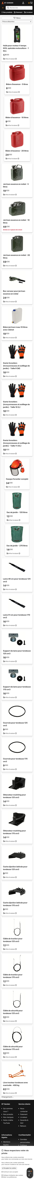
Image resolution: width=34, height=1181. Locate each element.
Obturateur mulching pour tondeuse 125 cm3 (14, 796)
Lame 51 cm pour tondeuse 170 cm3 (16, 616)
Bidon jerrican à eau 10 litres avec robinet (15, 328)
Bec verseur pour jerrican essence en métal (14, 292)
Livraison (29, 12)
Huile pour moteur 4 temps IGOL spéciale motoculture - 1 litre (16, 48)
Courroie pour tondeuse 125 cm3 (15, 724)
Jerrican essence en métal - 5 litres (16, 185)
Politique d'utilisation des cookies (13, 1175)
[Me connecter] (23, 3)
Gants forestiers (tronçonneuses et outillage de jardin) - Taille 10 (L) (16, 404)
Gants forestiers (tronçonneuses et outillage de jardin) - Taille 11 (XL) (16, 443)
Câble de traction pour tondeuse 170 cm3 (12, 976)
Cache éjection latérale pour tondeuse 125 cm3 (15, 868)
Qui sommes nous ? (8, 1110)
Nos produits (7, 12)
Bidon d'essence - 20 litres (17, 151)
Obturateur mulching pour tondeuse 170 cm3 (14, 832)
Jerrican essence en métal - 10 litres (16, 221)
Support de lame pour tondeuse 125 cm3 (17, 652)
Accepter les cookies (10, 1168)
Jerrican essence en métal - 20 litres (16, 256)
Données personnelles (25, 1140)
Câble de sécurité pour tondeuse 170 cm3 (13, 1047)
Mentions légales (6, 1143)
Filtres (18, 18)
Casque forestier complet (17, 479)
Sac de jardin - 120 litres (17, 512)
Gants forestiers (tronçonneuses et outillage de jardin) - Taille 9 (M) (16, 366)
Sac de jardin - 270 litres (17, 546)
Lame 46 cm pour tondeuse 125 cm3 (17, 580)
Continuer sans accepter (10, 1172)
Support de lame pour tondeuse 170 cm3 (17, 688)
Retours (23, 1126)
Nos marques (8, 1117)
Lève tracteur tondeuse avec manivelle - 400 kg (15, 1083)
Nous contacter (24, 1110)
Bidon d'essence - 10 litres (17, 117)
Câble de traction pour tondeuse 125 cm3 (12, 939)
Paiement (18, 12)
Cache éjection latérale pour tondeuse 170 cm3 (15, 904)
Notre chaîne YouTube (8, 1121)
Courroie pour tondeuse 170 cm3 (15, 760)
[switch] (30, 1175)
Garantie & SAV (24, 1121)
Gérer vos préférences (10, 1177)
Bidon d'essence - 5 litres (17, 84)
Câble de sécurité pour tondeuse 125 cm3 (13, 1011)
